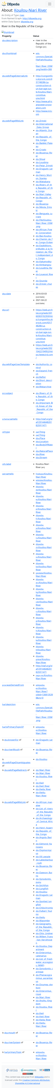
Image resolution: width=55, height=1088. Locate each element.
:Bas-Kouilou (44, 235)
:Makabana (43, 181)
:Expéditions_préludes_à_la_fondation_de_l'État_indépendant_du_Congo (44, 252)
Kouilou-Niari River (30, 10)
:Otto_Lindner (44, 933)
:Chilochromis (44, 907)
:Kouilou (41, 759)
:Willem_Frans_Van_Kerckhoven (44, 939)
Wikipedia (39, 1077)
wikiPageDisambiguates (16, 762)
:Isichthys (42, 885)
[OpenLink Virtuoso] (11, 1069)
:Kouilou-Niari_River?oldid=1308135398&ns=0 (44, 691)
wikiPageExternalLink (15, 75)
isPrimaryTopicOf (13, 726)
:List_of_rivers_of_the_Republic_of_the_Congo (44, 811)
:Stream (41, 457)
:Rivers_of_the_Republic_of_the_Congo (44, 188)
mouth (9, 1032)
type (6, 431)
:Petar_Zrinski (44, 165)
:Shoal (40, 159)
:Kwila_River (43, 789)
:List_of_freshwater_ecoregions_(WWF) (44, 962)
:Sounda (41, 280)
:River (40, 454)
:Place (40, 438)
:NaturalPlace (44, 451)
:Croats (41, 149)
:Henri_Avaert (44, 827)
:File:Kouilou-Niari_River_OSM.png (44, 223)
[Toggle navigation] (49, 4)
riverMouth (12, 749)
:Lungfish (42, 888)
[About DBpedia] (10, 4)
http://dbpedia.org (32, 18)
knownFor (11, 739)
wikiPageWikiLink (13, 120)
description (10, 40)
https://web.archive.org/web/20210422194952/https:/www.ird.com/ (44, 351)
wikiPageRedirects (15, 770)
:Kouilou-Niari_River (41, 730)
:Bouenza (42, 203)
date (6, 293)
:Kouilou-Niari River (44, 489)
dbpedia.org (27, 21)
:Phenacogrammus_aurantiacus (44, 978)
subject (7, 393)
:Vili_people (43, 856)
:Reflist (41, 377)
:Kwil (40, 782)
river (22, 15)
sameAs (9, 418)
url (5, 309)
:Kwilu (40, 917)
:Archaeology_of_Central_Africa (44, 821)
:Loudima (42, 162)
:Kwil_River (43, 786)
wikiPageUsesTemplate (16, 364)
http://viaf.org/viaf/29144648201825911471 (44, 422)
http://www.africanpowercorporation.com (44, 104)
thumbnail (9, 53)
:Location (42, 441)
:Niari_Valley (43, 194)
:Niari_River (43, 770)
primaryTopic (13, 1052)
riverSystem (12, 1042)
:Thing (40, 431)
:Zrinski (41, 120)
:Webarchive (43, 386)
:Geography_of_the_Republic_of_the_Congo (44, 927)
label (6, 464)
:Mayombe (43, 920)
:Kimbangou (43, 264)
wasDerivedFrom (13, 685)
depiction (9, 704)
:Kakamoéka (43, 261)
